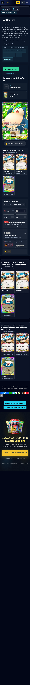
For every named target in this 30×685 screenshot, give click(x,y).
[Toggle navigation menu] (27, 2)
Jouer (18, 2)
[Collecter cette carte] (11, 69)
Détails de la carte (9, 55)
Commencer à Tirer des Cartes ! (15, 453)
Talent (19, 55)
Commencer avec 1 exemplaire (14, 403)
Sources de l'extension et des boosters (14, 50)
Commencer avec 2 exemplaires (14, 407)
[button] (23, 2)
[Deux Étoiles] (7, 251)
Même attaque (8, 59)
